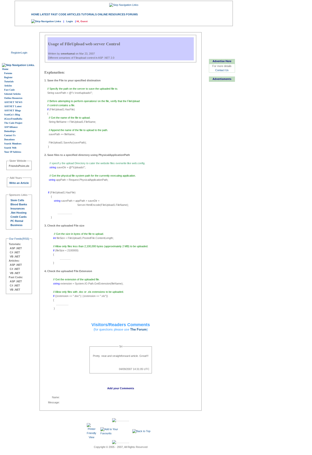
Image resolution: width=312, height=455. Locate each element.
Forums (132, 14)
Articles (73, 14)
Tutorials (89, 14)
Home (35, 14)
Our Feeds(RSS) (19, 238)
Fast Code (58, 14)
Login (69, 21)
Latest (45, 14)
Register (16, 52)
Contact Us (222, 70)
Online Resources (111, 14)
